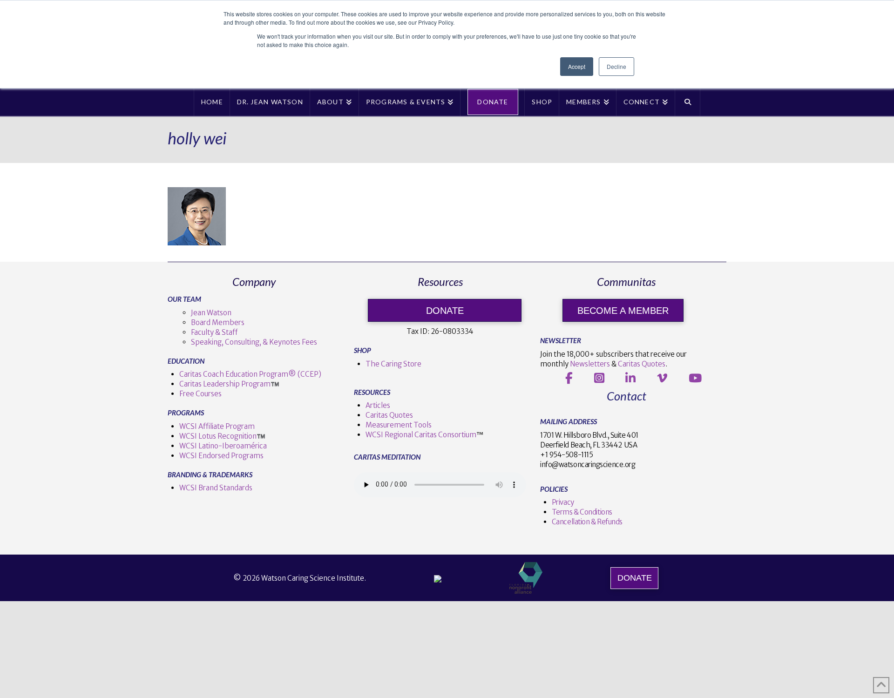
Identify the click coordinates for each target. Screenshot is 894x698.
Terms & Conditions (582, 512)
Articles (378, 405)
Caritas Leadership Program (225, 383)
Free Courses (200, 393)
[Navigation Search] (687, 102)
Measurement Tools (399, 424)
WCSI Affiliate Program (217, 426)
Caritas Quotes (389, 415)
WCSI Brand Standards (215, 487)
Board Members (217, 322)
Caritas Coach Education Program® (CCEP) (250, 374)
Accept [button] (576, 66)
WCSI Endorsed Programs (221, 455)
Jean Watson (211, 312)
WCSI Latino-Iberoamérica (223, 445)
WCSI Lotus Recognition (218, 436)
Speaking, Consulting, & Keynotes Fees (254, 342)
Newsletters (590, 363)
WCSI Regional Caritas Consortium (421, 434)
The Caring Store (393, 363)
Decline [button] (616, 66)
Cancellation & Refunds (587, 521)
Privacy (563, 502)
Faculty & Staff (214, 332)
